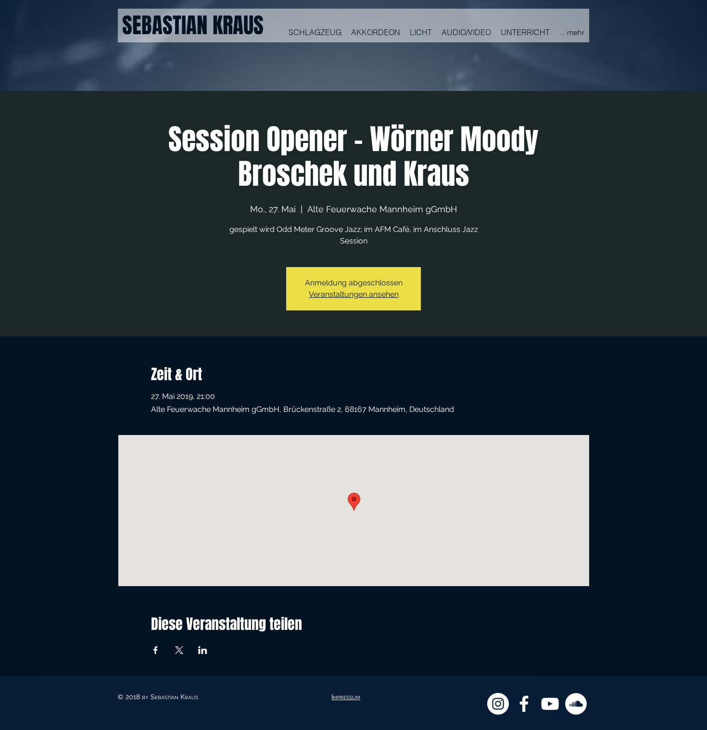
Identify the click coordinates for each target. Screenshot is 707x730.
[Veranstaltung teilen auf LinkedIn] (202, 650)
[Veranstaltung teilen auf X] (179, 650)
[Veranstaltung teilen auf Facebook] (155, 650)
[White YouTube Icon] (550, 704)
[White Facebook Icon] (524, 704)
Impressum (345, 697)
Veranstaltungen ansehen (354, 294)
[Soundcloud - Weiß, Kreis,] (576, 704)
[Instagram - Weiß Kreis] (498, 704)
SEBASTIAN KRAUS (193, 25)
